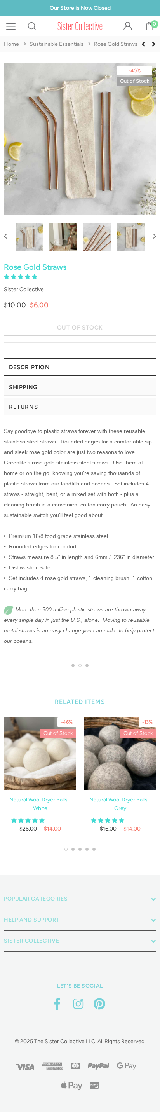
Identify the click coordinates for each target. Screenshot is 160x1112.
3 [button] (87, 665)
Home (11, 44)
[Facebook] (57, 1004)
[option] (80, 140)
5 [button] (94, 849)
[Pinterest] (99, 1004)
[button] (21, 277)
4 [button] (87, 849)
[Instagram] (78, 1004)
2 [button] (80, 665)
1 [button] (73, 665)
